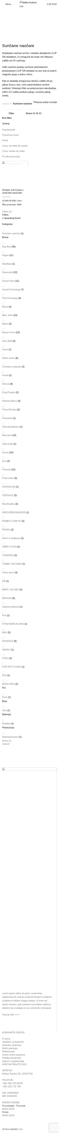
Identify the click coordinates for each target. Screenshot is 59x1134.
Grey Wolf (7, 341)
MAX (4, 632)
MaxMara (7, 264)
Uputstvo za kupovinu (13, 1042)
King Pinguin (8, 392)
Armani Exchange (11, 289)
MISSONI (7, 598)
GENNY (6, 649)
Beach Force (8, 332)
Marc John (7, 315)
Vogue (5, 255)
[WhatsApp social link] (9, 1021)
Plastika (6, 723)
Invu (4, 461)
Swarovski (7, 272)
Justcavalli (7, 444)
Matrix (5, 324)
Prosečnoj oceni (10, 135)
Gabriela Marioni (10, 607)
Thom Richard (9, 409)
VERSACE (7, 495)
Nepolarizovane (10, 737)
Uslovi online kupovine (13, 1055)
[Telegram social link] (14, 1021)
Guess (5, 452)
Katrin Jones (8, 358)
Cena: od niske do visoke (15, 146)
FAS (4, 675)
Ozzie (5, 349)
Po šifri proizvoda (11, 156)
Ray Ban (6, 246)
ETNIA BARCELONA (13, 624)
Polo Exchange (10, 298)
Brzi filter (7, 118)
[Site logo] (29, 4)
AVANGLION (8, 487)
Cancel (5, 744)
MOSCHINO (8, 684)
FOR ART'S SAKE (11, 667)
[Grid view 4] (55, 113)
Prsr (4, 615)
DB (3, 581)
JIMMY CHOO (9, 546)
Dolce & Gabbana (11, 538)
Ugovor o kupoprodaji (13, 1061)
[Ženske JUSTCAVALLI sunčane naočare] (15, 174)
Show (6, 741)
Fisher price (8, 572)
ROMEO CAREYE (11, 521)
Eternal (5, 384)
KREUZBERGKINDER (14, 512)
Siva (4, 710)
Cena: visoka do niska (13, 151)
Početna (5, 104)
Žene (4, 697)
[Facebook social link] (4, 1021)
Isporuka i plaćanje (11, 1045)
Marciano (7, 435)
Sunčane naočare (11, 233)
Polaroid (6, 469)
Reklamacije (8, 1051)
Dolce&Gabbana (10, 427)
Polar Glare (8, 478)
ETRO (5, 658)
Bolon (5, 307)
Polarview (7, 418)
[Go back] (5, 14)
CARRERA (8, 555)
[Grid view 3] (50, 113)
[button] (24, 165)
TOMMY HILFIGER (12, 564)
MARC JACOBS (10, 589)
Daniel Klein (8, 281)
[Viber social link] (20, 1021)
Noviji (5, 140)
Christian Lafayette (11, 366)
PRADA (6, 529)
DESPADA (7, 641)
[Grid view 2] (44, 113)
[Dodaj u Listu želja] (24, 170)
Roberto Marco (9, 401)
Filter (11, 113)
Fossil (5, 375)
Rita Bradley (8, 504)
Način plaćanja (9, 1048)
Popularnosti (8, 130)
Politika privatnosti (11, 1058)
